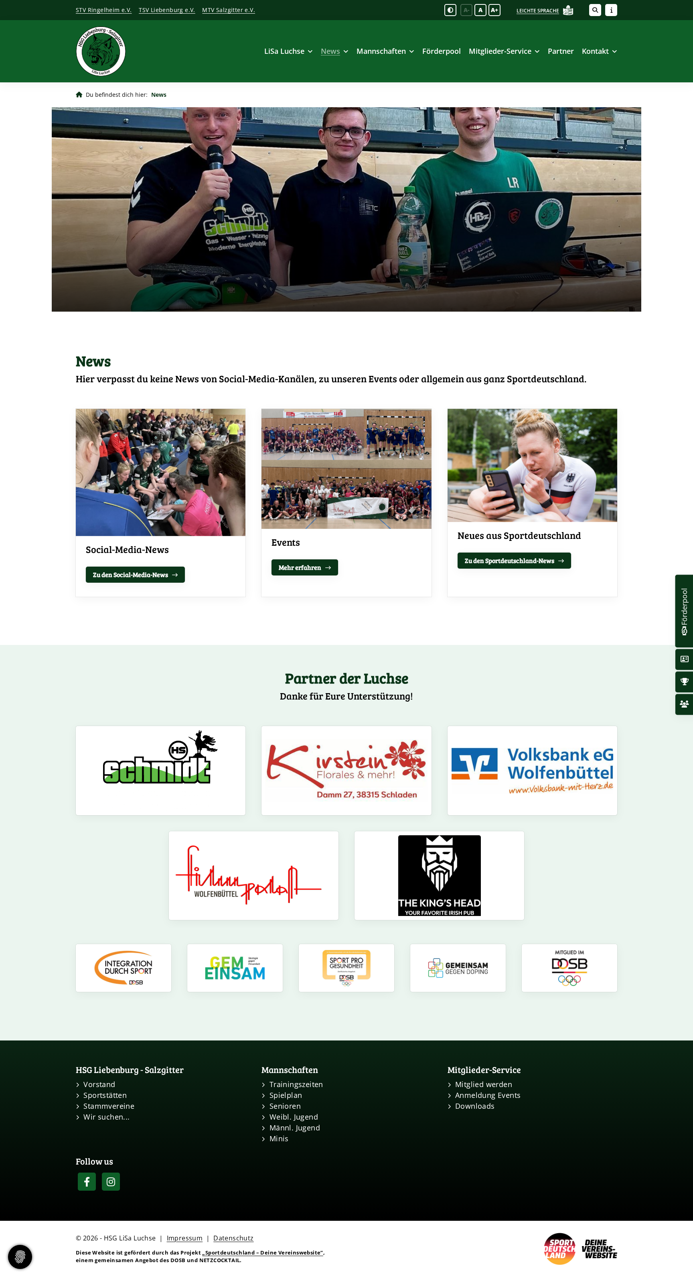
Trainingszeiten (296, 1084)
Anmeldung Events (488, 1095)
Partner (561, 51)
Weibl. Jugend (294, 1117)
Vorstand (99, 1084)
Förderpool (441, 51)
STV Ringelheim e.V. (104, 10)
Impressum (185, 1238)
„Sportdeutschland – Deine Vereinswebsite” (262, 1252)
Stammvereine (108, 1106)
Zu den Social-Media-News (130, 574)
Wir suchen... (106, 1117)
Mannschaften (381, 51)
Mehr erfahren (300, 567)
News (330, 51)
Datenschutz (233, 1238)
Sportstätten (105, 1095)
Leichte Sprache (538, 10)
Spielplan (286, 1095)
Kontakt (595, 51)
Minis (279, 1138)
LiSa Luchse (284, 51)
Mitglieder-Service (500, 51)
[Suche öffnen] (595, 10)
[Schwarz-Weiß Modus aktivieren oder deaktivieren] (450, 10)
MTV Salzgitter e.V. (228, 10)
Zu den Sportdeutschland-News (509, 560)
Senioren (285, 1106)
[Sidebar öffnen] (611, 10)
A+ (494, 10)
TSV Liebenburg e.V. (167, 10)
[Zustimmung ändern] (20, 1257)
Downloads (475, 1106)
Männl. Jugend (295, 1127)
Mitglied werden (483, 1084)
